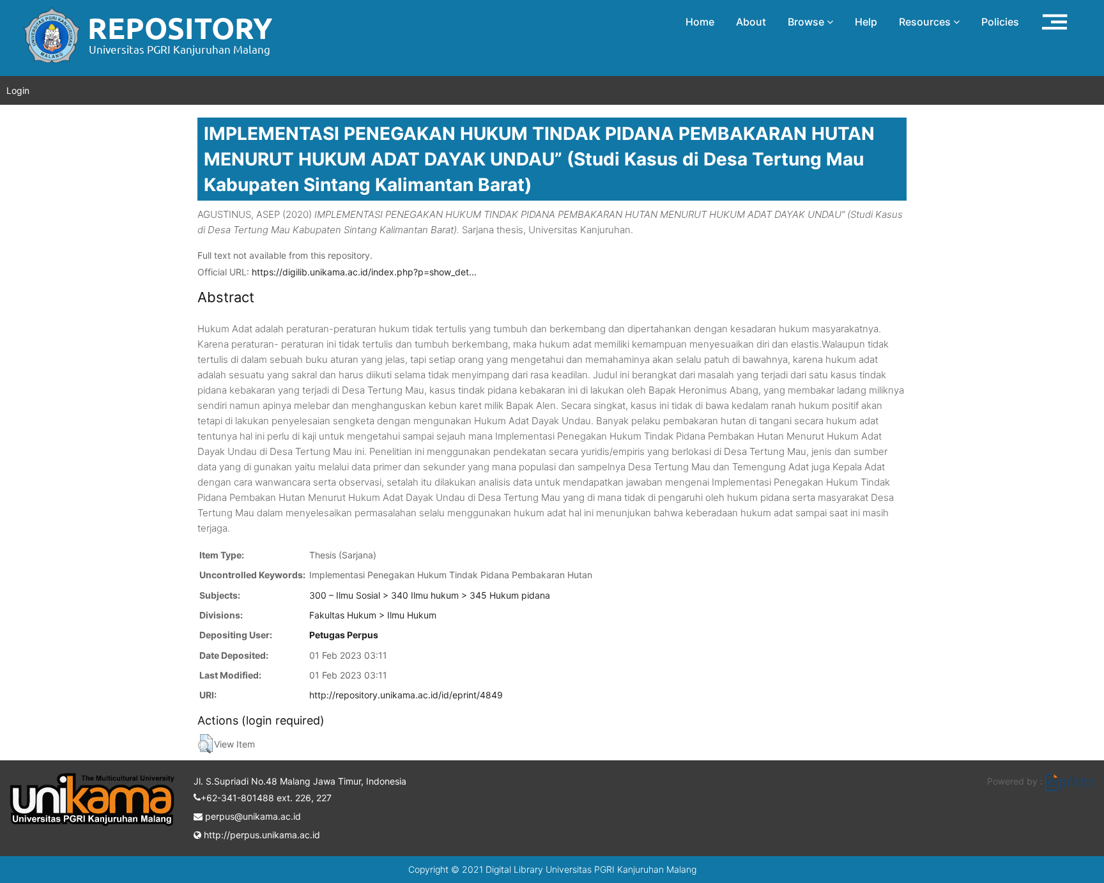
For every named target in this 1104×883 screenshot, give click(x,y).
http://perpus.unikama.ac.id (260, 834)
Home (700, 21)
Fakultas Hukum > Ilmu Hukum (372, 615)
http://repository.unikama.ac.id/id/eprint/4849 (406, 694)
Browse (807, 21)
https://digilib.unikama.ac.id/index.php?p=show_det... (364, 271)
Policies (1000, 21)
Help (866, 21)
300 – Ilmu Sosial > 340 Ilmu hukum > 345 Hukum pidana (429, 595)
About (751, 21)
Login (17, 90)
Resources (926, 21)
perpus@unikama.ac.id (252, 816)
